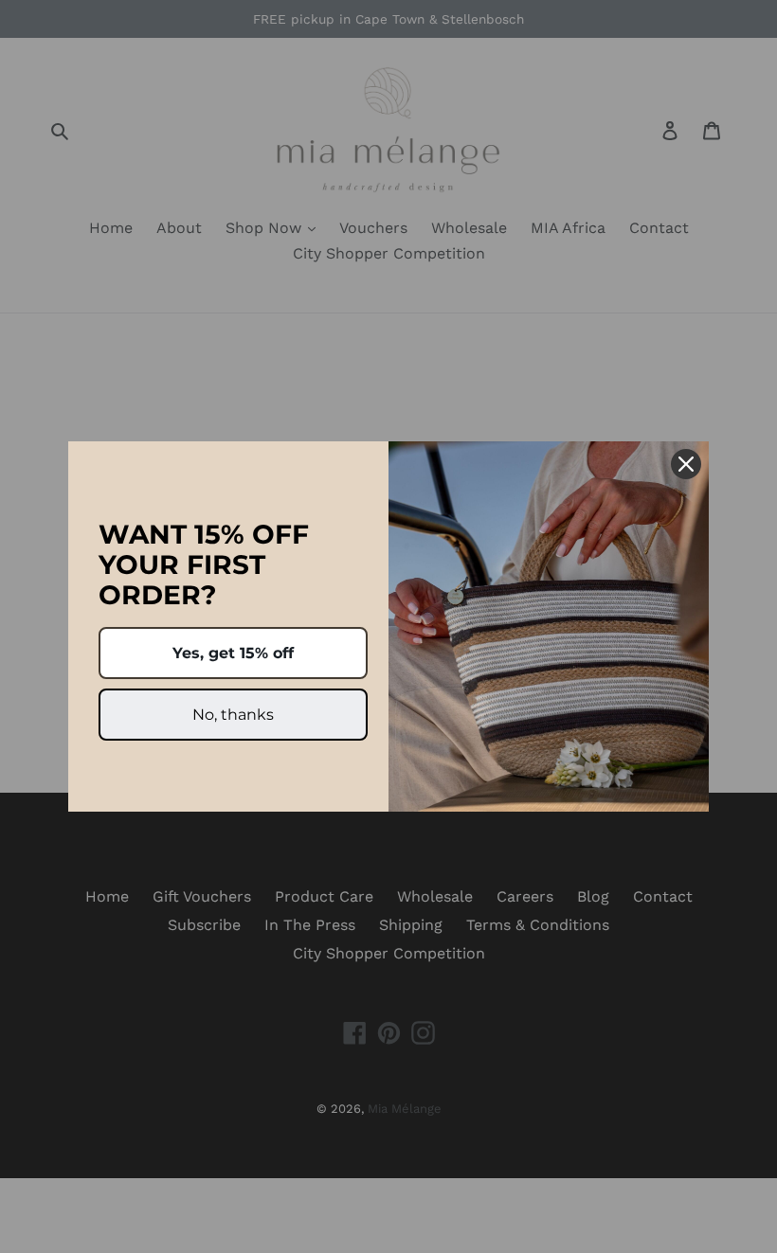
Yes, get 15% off (233, 653)
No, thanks (233, 715)
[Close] (686, 464)
